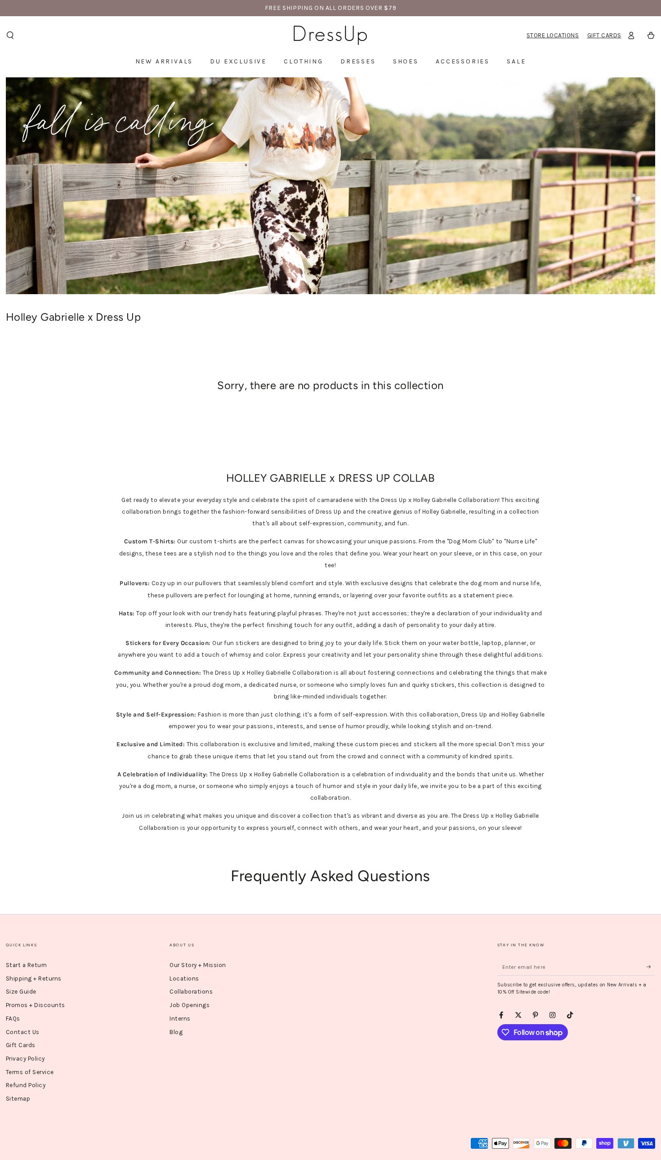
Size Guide (21, 991)
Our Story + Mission (198, 965)
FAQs (13, 1018)
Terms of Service (30, 1072)
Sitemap (18, 1098)
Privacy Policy (25, 1058)
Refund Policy (26, 1085)
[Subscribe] (651, 966)
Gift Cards (604, 35)
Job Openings (190, 1005)
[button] (10, 35)
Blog (176, 1032)
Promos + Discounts (35, 1005)
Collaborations (191, 991)
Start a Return (26, 965)
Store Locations (553, 35)
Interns (180, 1018)
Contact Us (23, 1032)
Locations (184, 978)
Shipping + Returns (34, 978)
